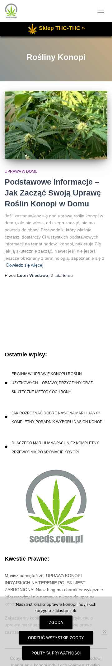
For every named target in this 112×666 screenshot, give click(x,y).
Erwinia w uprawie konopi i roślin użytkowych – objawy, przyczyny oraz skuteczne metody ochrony (52, 383)
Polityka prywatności (56, 652)
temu (62, 275)
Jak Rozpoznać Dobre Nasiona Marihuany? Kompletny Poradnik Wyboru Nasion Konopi (57, 417)
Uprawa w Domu (21, 171)
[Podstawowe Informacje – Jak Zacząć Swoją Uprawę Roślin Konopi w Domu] (56, 125)
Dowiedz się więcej (24, 265)
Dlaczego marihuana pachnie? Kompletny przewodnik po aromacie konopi (55, 447)
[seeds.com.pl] (13, 11)
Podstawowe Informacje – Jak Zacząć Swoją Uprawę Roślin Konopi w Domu (53, 192)
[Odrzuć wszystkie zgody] (104, 631)
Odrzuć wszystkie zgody (56, 637)
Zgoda (56, 622)
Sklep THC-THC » (62, 28)
